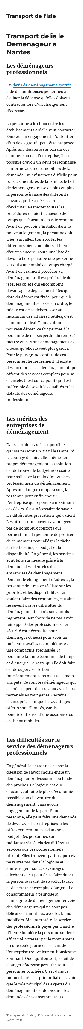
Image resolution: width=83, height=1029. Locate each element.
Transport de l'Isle (31, 16)
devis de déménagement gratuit (42, 85)
